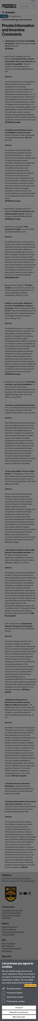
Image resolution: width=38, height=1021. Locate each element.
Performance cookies (15, 1001)
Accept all (19, 1008)
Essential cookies (13, 988)
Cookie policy (30, 986)
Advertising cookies (14, 997)
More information (19, 1017)
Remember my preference (19, 1012)
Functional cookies (14, 993)
